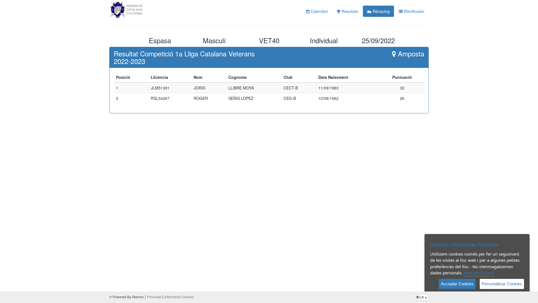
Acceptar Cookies (457, 283)
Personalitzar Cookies (502, 283)
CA (421, 297)
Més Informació (479, 273)
